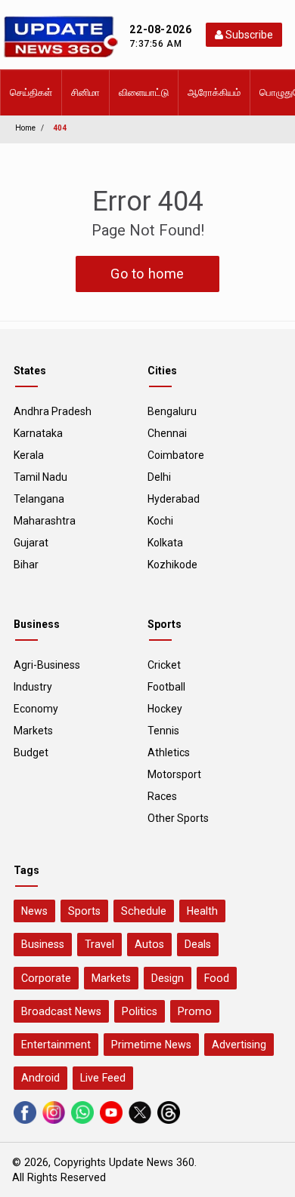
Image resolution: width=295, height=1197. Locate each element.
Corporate (46, 978)
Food (216, 978)
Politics (139, 1011)
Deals (198, 944)
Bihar (26, 564)
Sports (84, 911)
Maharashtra (45, 521)
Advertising (239, 1045)
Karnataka (38, 433)
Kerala (29, 455)
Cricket (164, 665)
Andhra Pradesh (53, 411)
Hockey (165, 709)
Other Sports (178, 818)
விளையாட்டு (144, 92)
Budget (31, 752)
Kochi (160, 521)
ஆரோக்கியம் (214, 92)
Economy (36, 709)
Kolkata (165, 543)
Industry (33, 687)
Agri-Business (47, 665)
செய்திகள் (31, 92)
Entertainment (56, 1045)
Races (162, 796)
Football (166, 687)
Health (202, 911)
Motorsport (174, 774)
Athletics (169, 752)
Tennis (163, 731)
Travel (99, 944)
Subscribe (248, 35)
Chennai (167, 433)
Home (25, 128)
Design (167, 978)
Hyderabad (174, 499)
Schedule (143, 911)
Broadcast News (61, 1011)
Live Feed (103, 1078)
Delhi (159, 477)
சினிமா (85, 92)
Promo (195, 1011)
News (34, 911)
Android (40, 1078)
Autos (149, 944)
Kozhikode (172, 564)
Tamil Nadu (40, 477)
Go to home (147, 274)
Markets (33, 731)
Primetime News (151, 1045)
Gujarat (31, 543)
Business (42, 944)
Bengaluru (172, 411)
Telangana (39, 499)
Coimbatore (176, 455)
